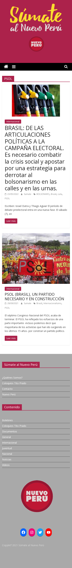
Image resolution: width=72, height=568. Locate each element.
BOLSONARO (43, 194)
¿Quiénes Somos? (12, 377)
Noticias (6, 459)
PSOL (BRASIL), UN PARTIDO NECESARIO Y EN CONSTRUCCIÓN (34, 296)
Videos (6, 465)
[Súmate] (6, 66)
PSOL (7, 198)
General (6, 437)
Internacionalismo (52, 303)
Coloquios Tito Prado (14, 383)
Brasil (53, 194)
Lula (60, 194)
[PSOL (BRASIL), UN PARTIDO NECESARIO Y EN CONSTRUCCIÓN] (36, 235)
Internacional (12, 121)
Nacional (7, 453)
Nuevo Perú (9, 394)
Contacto (7, 388)
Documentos (9, 431)
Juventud (7, 448)
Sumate (28, 194)
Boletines (7, 420)
